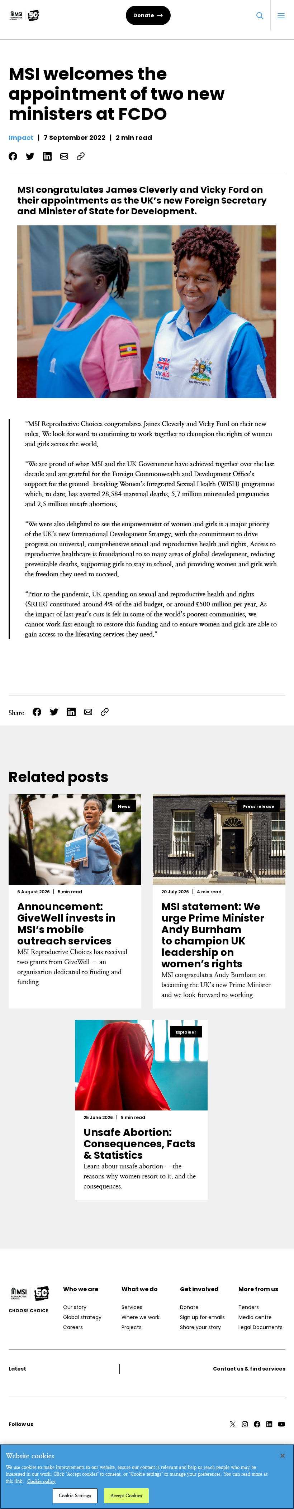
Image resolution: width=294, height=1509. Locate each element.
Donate (143, 15)
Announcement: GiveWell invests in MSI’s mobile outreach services (66, 924)
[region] (147, 1476)
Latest (17, 1368)
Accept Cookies (126, 1495)
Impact (21, 137)
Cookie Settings (75, 1495)
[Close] (282, 1456)
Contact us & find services (249, 1368)
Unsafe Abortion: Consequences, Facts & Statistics (139, 1143)
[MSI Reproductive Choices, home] (25, 15)
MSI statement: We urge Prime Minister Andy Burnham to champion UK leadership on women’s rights (212, 935)
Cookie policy (41, 1481)
